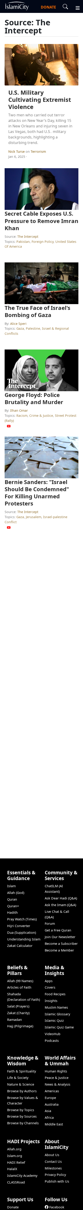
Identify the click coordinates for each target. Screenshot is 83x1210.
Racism (21, 415)
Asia (48, 1111)
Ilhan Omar (19, 410)
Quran (12, 899)
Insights (51, 1001)
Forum (50, 923)
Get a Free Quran (58, 930)
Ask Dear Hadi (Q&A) (61, 898)
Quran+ (13, 906)
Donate (13, 1207)
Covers (50, 987)
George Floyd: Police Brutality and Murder (34, 398)
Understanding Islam (23, 939)
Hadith (12, 912)
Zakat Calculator (20, 945)
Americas (52, 1091)
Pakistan (23, 241)
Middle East (54, 1124)
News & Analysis (57, 1084)
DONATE (48, 7)
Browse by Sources (22, 1116)
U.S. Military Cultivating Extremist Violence (39, 99)
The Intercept (27, 236)
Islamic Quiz (54, 1020)
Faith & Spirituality (21, 1071)
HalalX (12, 1169)
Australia (52, 1104)
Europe (50, 1097)
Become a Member (59, 950)
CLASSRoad (16, 1182)
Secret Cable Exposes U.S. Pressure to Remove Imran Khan (41, 221)
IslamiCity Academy (22, 1175)
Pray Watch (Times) (22, 919)
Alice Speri (18, 323)
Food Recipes (55, 994)
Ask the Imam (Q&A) (60, 905)
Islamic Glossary (57, 1014)
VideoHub (52, 1034)
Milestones (53, 1168)
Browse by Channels (23, 1123)
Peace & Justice (56, 1077)
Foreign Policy (42, 241)
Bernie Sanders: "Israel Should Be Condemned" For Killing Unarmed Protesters (37, 492)
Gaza (20, 328)
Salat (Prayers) (18, 1006)
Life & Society (17, 1077)
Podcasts (52, 1040)
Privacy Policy (55, 1174)
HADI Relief (16, 1162)
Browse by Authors (22, 1091)
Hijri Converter (18, 926)
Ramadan (14, 1019)
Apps (49, 981)
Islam (11, 886)
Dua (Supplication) (21, 932)
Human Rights (56, 1071)
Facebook (56, 1207)
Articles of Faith (19, 987)
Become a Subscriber (61, 943)
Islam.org (14, 1156)
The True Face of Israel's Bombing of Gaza (37, 311)
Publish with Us (57, 1181)
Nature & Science (20, 1084)
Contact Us (53, 1161)
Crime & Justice (41, 415)
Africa (49, 1117)
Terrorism (38, 151)
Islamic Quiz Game (59, 1027)
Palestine (33, 328)
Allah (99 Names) (20, 981)
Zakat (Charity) (18, 1013)
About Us (52, 1155)
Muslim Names (56, 1007)
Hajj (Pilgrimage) (20, 1026)
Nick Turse (17, 151)
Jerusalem (33, 517)
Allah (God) (15, 892)
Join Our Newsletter (60, 937)
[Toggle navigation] (75, 7)
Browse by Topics (20, 1110)
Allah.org (14, 1149)
